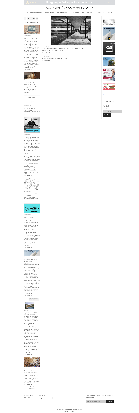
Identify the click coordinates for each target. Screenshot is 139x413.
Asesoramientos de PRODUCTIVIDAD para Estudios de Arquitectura (30, 219)
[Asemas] (69, 2)
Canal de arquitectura (34, 13)
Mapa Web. (66, 411)
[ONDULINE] (109, 86)
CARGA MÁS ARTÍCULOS (31, 387)
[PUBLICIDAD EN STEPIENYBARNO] (109, 22)
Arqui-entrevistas (86, 13)
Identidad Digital (62, 13)
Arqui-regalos (99, 13)
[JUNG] (109, 48)
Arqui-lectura (74, 13)
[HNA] (109, 74)
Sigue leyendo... (47, 52)
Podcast (109, 13)
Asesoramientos (49, 13)
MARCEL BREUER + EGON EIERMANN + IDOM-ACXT (56, 58)
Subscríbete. (72, 411)
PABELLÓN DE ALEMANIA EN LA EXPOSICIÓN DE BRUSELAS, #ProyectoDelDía (63, 48)
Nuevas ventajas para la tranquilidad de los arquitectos (30, 261)
